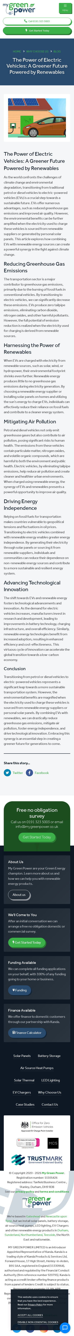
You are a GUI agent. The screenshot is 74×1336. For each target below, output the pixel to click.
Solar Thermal (24, 1080)
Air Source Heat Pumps (37, 1068)
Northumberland (31, 1235)
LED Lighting (50, 1080)
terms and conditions (54, 1191)
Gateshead (33, 1216)
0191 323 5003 (38, 822)
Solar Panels (22, 1056)
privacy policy (24, 1191)
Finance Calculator (28, 1033)
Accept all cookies (30, 1315)
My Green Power (53, 1173)
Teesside (49, 1235)
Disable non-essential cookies (38, 1322)
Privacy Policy (35, 1304)
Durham (62, 1230)
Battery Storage (49, 1056)
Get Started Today (39, 30)
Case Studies (25, 1104)
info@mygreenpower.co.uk (37, 826)
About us (19, 895)
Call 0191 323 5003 (39, 21)
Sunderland (12, 1235)
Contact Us (50, 1104)
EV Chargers (22, 1092)
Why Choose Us (49, 1092)
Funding (21, 990)
